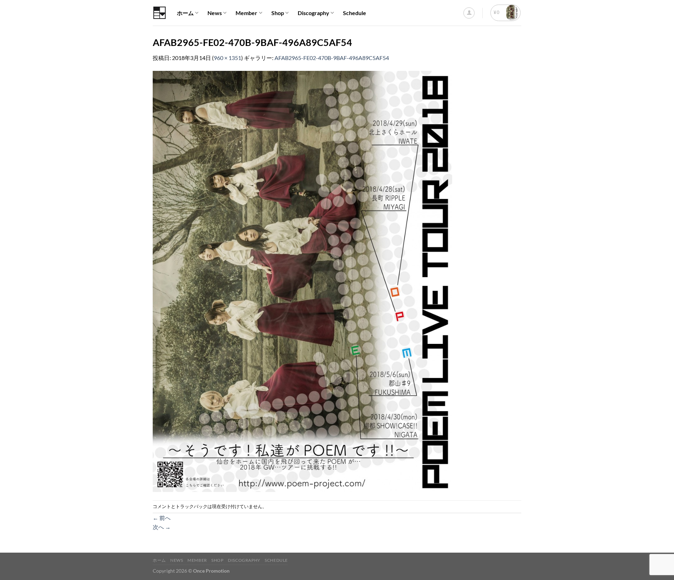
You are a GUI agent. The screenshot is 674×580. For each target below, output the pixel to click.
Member (246, 12)
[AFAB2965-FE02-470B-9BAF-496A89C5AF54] (302, 280)
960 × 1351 (227, 57)
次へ (162, 527)
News (214, 12)
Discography (313, 12)
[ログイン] (469, 13)
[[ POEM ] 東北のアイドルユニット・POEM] (159, 13)
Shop (277, 12)
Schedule (354, 12)
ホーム (185, 12)
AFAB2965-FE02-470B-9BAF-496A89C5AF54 (332, 57)
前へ (162, 517)
